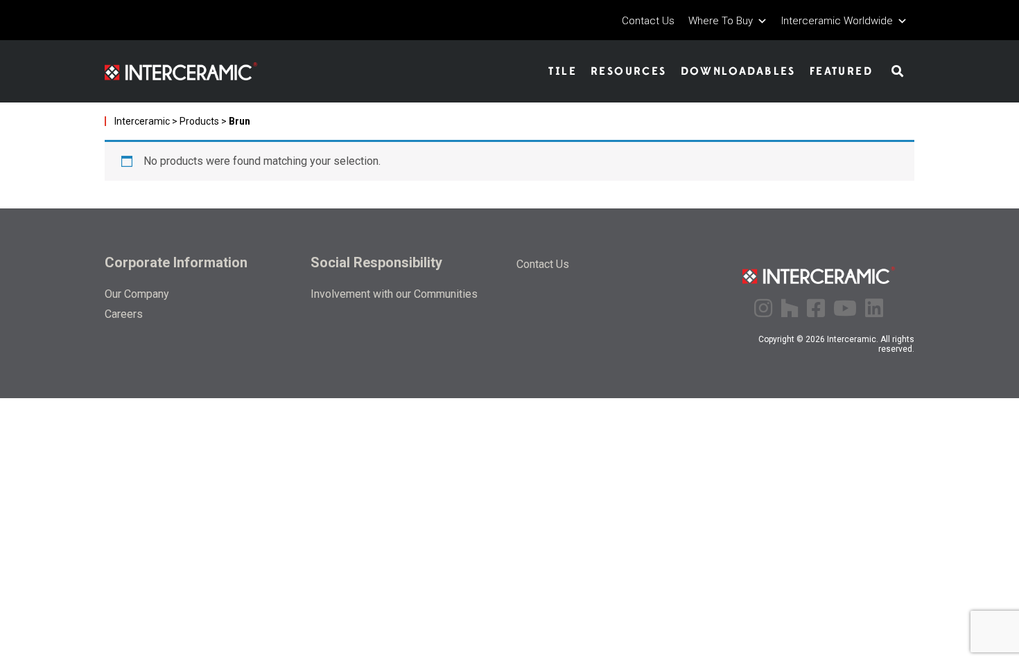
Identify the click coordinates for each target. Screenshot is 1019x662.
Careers (124, 314)
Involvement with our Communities (394, 294)
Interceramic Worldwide (837, 21)
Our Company (137, 294)
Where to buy (720, 21)
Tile (562, 71)
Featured (841, 71)
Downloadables (738, 71)
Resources (629, 71)
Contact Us (648, 21)
